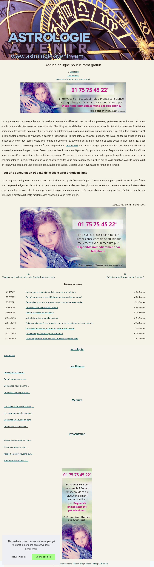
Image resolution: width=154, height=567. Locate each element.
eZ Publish (103, 564)
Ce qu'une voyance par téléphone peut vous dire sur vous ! (54, 297)
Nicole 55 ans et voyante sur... (18, 454)
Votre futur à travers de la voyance (42, 318)
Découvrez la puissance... (16, 426)
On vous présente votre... (16, 447)
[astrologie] (77, 30)
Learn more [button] (31, 549)
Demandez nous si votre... (16, 386)
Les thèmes (73, 75)
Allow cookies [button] (43, 557)
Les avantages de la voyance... (18, 413)
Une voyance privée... (14, 372)
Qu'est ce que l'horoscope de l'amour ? (125, 277)
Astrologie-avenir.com (62, 564)
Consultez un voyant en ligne (17, 420)
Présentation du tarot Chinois (17, 440)
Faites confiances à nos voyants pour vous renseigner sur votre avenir (59, 323)
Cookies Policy (90, 564)
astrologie (74, 72)
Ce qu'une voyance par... (16, 379)
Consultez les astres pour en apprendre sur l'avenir (50, 328)
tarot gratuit (72, 145)
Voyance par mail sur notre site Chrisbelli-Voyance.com (28, 277)
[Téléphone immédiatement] (73, 112)
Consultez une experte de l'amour (42, 307)
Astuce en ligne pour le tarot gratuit (73, 79)
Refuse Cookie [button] (18, 557)
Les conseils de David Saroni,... (19, 406)
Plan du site (9, 355)
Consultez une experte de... (17, 392)
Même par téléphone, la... (16, 460)
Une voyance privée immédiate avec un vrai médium (51, 292)
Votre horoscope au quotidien (40, 313)
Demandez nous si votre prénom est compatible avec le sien (54, 302)
